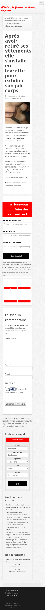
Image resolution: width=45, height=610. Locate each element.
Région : (17, 472)
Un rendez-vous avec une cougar (18, 568)
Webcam (17, 593)
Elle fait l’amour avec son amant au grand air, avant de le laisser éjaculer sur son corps (18, 534)
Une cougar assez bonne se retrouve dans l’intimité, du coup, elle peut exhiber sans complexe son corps (16, 543)
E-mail (7, 374)
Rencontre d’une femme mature (18, 559)
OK (17, 483)
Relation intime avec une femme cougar (18, 563)
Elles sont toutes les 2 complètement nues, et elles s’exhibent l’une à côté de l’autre (18, 514)
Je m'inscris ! (16, 256)
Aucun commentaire (12, 99)
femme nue (9, 185)
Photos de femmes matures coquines (18, 8)
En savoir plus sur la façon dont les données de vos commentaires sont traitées (17, 423)
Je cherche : (17, 452)
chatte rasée (11, 183)
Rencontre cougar (12, 590)
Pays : (18, 465)
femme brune (21, 183)
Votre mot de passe (12, 242)
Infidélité (8, 593)
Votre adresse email (12, 220)
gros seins (17, 185)
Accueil (7, 18)
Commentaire (11, 338)
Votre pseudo (9, 231)
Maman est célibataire (17, 572)
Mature (14, 18)
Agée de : (17, 459)
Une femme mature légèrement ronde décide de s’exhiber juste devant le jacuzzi (18, 507)
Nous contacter (12, 595)
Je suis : (17, 445)
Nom (7, 365)
